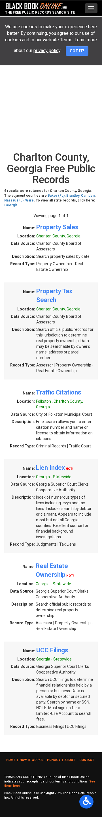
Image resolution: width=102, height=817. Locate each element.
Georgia (10, 205)
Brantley (72, 196)
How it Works (31, 760)
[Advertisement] (51, 95)
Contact (86, 760)
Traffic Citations (58, 392)
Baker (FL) (56, 196)
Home (10, 760)
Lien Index (50, 467)
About (70, 760)
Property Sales (57, 227)
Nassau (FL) (14, 200)
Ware (29, 200)
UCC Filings (52, 650)
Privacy (53, 760)
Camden (88, 196)
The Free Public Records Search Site (40, 12)
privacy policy (46, 50)
